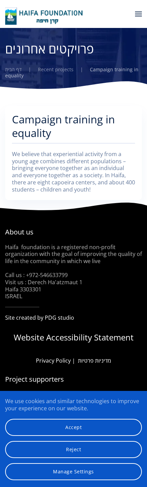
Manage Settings (73, 471)
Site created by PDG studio (39, 317)
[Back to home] (44, 16)
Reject (73, 449)
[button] (138, 14)
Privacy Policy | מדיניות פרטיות (73, 360)
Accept (73, 427)
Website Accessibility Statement (74, 337)
